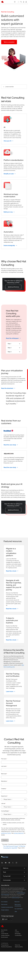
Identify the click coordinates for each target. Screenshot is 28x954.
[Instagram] (16, 863)
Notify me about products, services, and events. (13, 823)
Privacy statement (5, 945)
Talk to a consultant (9, 42)
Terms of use (17, 945)
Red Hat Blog (17, 933)
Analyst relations (5, 910)
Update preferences (13, 287)
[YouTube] (6, 863)
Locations (17, 931)
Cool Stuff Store (18, 935)
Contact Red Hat (4, 933)
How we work (4, 904)
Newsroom (17, 901)
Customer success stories (7, 907)
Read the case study (10, 445)
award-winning (15, 897)
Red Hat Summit (4, 937)
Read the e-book (11, 571)
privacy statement (19, 833)
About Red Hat (4, 930)
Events (2, 931)
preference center (6, 833)
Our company (4, 901)
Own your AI (7, 141)
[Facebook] (9, 863)
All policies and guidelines (6, 946)
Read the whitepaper (12, 338)
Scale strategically (9, 245)
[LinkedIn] (2, 863)
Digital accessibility (19, 946)
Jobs (16, 911)
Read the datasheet (7, 388)
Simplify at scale (9, 174)
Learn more (9, 691)
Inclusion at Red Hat (5, 935)
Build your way (8, 212)
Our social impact (18, 908)
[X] (13, 863)
